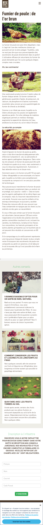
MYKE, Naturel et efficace (5, 4)
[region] (21, 513)
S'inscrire (21, 494)
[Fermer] (40, 505)
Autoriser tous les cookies (21, 521)
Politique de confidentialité (20, 517)
